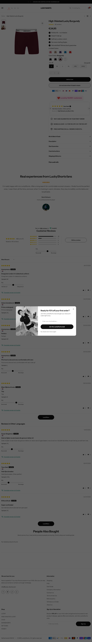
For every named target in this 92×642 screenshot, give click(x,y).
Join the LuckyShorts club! (57, 327)
